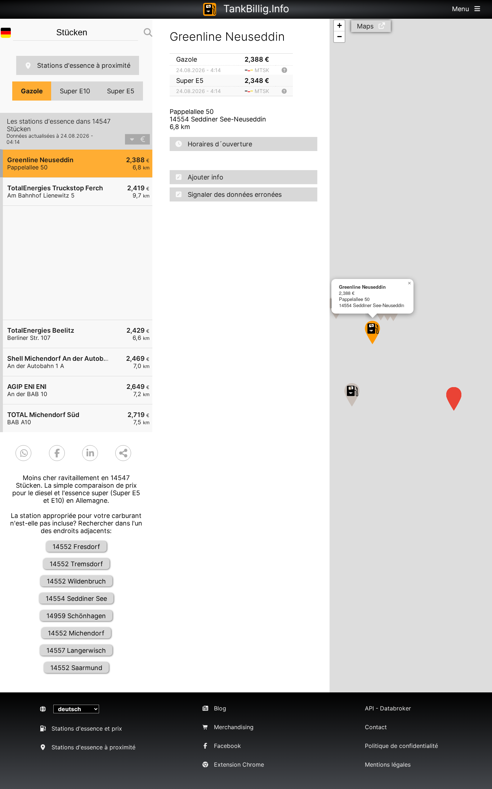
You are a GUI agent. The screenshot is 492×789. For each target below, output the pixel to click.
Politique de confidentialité (401, 745)
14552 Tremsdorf (76, 564)
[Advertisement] (81, 262)
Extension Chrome (239, 764)
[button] (372, 332)
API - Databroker (388, 708)
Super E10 (75, 91)
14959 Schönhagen (76, 616)
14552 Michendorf (76, 633)
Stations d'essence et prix (87, 728)
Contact (376, 727)
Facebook (227, 745)
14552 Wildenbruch (76, 581)
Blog (220, 708)
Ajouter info (205, 177)
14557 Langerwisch (76, 650)
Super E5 (120, 91)
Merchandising (234, 727)
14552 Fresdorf (76, 546)
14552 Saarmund (76, 667)
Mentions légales (388, 764)
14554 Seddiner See (76, 598)
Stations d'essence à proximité (83, 65)
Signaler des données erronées (235, 194)
